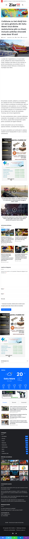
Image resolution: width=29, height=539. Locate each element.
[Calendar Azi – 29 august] (14, 467)
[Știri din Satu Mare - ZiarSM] (14, 4)
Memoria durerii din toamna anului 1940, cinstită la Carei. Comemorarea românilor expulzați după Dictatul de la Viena (7, 257)
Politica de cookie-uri (20, 530)
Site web (3, 298)
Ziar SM (3, 37)
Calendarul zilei (5, 453)
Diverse (3, 438)
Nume (2, 288)
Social (3, 440)
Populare (5, 402)
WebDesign (19, 528)
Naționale (4, 442)
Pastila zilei (4, 444)
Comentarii (23, 402)
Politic (3, 451)
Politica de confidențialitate (9, 530)
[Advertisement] (14, 85)
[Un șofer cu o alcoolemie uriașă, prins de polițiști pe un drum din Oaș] (21, 232)
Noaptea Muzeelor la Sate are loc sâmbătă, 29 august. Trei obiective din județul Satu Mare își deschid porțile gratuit (7, 239)
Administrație (4, 447)
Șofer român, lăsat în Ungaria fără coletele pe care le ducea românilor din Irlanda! (19, 422)
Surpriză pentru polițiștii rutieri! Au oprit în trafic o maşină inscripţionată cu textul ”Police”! (18, 416)
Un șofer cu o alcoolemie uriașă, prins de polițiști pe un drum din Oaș (21, 238)
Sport (3, 449)
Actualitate (4, 436)
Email (2, 293)
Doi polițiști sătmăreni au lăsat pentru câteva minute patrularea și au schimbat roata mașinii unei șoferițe (21, 257)
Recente (14, 402)
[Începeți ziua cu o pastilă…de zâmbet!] (23, 467)
